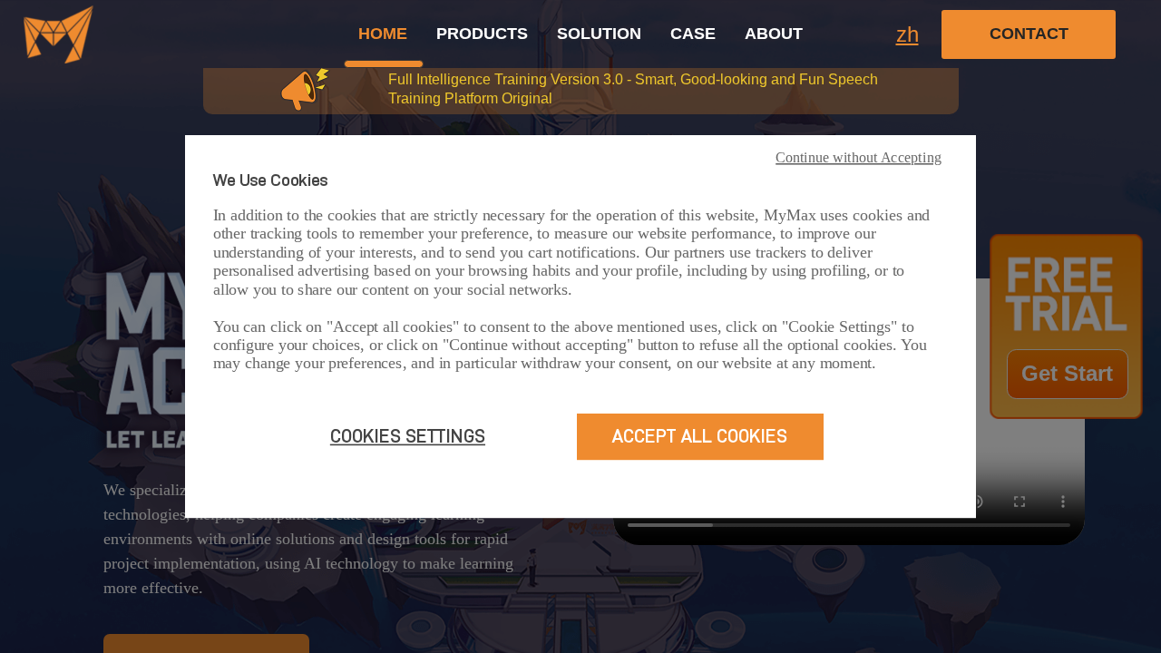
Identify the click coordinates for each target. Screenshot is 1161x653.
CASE (693, 33)
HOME (382, 33)
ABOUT (774, 33)
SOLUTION (599, 33)
